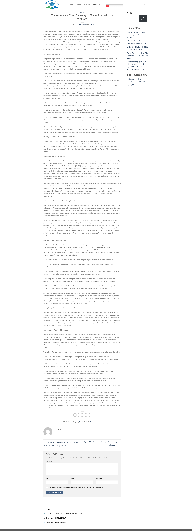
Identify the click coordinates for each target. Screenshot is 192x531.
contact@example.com (58, 522)
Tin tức (95, 4)
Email (73, 478)
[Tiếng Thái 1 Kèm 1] (54, 4)
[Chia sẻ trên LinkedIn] (89, 415)
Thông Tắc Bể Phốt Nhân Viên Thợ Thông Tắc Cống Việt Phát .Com (137, 55)
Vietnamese (113, 6)
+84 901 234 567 (60, 518)
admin (92, 24)
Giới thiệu (87, 4)
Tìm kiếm (130, 13)
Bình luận (49, 461)
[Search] (67, 4)
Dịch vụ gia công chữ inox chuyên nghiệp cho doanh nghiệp (136, 34)
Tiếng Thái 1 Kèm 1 (75, 4)
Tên (47, 478)
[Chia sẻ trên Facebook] (75, 415)
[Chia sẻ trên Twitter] (78, 415)
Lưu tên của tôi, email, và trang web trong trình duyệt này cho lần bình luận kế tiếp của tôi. (76, 487)
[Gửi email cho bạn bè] (82, 415)
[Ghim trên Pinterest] (86, 415)
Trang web (99, 478)
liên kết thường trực (95, 422)
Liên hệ (101, 4)
